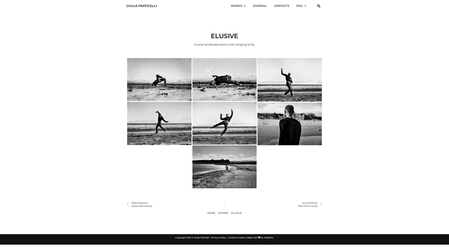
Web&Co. (269, 237)
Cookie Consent (236, 237)
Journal (260, 6)
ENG (299, 6)
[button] (319, 6)
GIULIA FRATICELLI (141, 6)
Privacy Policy (218, 237)
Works (236, 6)
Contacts (281, 6)
